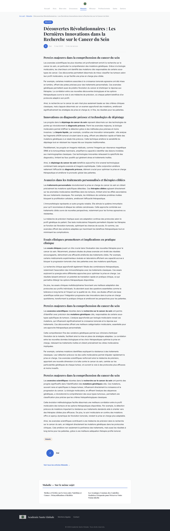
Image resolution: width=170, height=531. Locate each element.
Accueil (47, 9)
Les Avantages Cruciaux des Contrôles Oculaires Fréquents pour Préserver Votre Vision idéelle (105, 495)
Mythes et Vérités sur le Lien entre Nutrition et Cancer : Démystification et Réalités (63, 494)
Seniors (123, 9)
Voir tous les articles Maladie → (57, 465)
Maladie (83, 9)
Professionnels (104, 9)
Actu (54, 9)
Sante (115, 9)
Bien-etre (62, 9)
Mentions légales (64, 517)
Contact (76, 517)
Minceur (92, 9)
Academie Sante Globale (41, 517)
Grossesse (73, 9)
